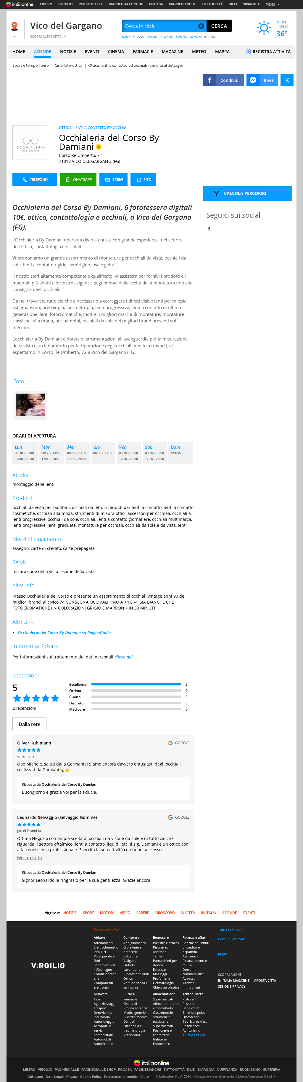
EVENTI (92, 51)
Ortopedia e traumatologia (134, 1028)
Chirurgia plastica (166, 987)
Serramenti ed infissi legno (104, 967)
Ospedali (130, 1003)
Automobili (102, 1039)
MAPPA (222, 51)
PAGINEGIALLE (91, 4)
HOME (18, 51)
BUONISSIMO (250, 1069)
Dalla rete (29, 724)
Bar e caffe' (191, 1008)
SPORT (88, 912)
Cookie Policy (90, 1076)
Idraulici (100, 951)
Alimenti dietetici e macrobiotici (166, 1005)
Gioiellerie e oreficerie (132, 949)
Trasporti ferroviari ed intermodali (103, 1012)
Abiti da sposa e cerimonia (135, 985)
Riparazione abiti (136, 974)
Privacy (72, 1076)
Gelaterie (160, 1039)
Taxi (97, 999)
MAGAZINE (172, 51)
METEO (199, 51)
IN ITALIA (210, 36)
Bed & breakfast (195, 1021)
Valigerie (129, 960)
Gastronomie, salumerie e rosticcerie (163, 1017)
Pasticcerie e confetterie (162, 1032)
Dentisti (129, 1021)
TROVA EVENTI (194, 1034)
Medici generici (134, 1012)
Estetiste (159, 969)
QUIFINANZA (227, 1069)
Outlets (129, 965)
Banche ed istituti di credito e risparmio (196, 947)
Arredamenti (103, 943)
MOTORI (107, 912)
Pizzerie (188, 1003)
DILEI (233, 4)
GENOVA (196, 36)
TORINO (181, 36)
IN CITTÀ (188, 912)
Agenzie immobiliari (191, 985)
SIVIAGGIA (251, 4)
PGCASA (156, 4)
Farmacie (130, 999)
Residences (191, 1026)
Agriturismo (191, 1030)
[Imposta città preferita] (15, 26)
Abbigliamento (134, 943)
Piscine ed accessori (160, 949)
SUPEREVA (271, 1069)
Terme (157, 956)
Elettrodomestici (106, 947)
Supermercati (163, 999)
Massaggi (160, 974)
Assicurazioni (192, 956)
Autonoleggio (104, 1021)
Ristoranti (190, 999)
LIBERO (46, 4)
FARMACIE (143, 51)
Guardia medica (135, 1017)
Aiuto (144, 1076)
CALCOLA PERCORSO (245, 193)
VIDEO (125, 912)
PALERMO (166, 36)
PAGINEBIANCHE (182, 4)
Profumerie (161, 978)
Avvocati (189, 978)
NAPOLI (152, 36)
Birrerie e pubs (194, 1012)
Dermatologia (163, 983)
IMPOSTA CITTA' (264, 980)
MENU (270, 4)
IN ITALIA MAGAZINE (233, 980)
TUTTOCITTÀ (212, 4)
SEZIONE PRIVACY (232, 986)
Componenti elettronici (103, 985)
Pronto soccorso (135, 1008)
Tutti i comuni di (231, 929)
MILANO (138, 36)
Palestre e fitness (166, 943)
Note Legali (55, 1076)
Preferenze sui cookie (121, 1076)
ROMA (126, 36)
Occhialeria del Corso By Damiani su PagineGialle (64, 632)
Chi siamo (35, 1076)
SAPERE (142, 912)
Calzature (130, 956)
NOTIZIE (68, 51)
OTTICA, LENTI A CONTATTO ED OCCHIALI (94, 127)
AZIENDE (42, 51)
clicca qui (124, 657)
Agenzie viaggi (104, 1003)
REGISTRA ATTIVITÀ (271, 51)
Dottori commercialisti (193, 971)
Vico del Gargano (66, 25)
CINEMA (116, 51)
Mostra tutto (29, 857)
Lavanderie (131, 969)
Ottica (128, 978)
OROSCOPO (165, 912)
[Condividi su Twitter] (287, 80)
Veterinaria (131, 1034)
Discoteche (191, 1017)
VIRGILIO (65, 4)
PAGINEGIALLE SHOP (126, 4)
